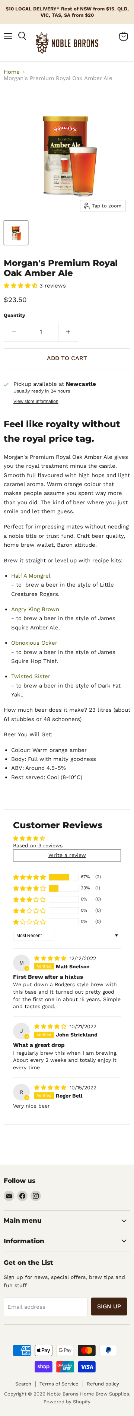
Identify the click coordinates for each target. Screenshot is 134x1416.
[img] (51, 958)
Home (12, 72)
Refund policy (103, 1384)
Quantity (14, 315)
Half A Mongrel (31, 575)
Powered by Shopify (67, 1401)
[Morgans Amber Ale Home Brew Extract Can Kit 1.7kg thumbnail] (16, 233)
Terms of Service (59, 1384)
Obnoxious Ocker (34, 642)
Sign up (109, 1306)
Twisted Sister (30, 676)
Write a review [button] (67, 855)
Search (23, 1384)
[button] (21, 285)
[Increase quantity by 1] (68, 332)
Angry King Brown (35, 609)
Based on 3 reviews (38, 845)
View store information (35, 401)
